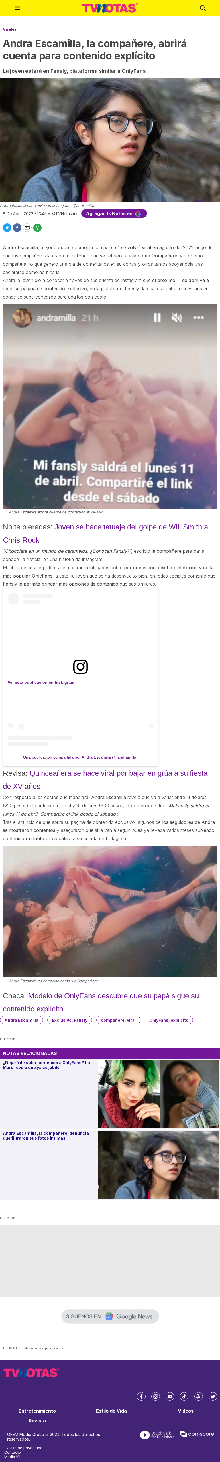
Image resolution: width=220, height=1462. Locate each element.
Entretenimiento (37, 1411)
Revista (37, 1420)
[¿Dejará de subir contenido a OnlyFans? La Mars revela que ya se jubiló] (158, 1094)
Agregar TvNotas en (110, 213)
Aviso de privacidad (24, 1448)
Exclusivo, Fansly (69, 1020)
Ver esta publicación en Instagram (41, 682)
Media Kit (12, 1457)
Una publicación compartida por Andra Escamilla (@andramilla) (80, 757)
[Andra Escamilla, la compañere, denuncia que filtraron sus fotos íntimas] (158, 1165)
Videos (186, 1411)
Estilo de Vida (111, 1411)
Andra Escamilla (21, 1020)
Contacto (12, 1452)
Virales (10, 29)
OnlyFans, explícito (168, 1020)
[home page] (110, 8)
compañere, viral (118, 1020)
